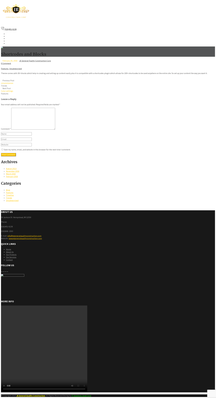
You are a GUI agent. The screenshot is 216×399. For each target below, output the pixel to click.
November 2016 (12, 171)
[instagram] (7, 271)
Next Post (7, 89)
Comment (6, 129)
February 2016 (12, 176)
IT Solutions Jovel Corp (81, 395)
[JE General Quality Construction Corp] (16, 22)
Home (9, 33)
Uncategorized (15, 68)
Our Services (12, 38)
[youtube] (5, 271)
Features (4, 68)
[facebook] (1, 271)
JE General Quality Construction (30, 395)
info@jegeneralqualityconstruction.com (24, 236)
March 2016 (11, 174)
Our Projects (12, 40)
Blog (8, 190)
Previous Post (7, 81)
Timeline (10, 195)
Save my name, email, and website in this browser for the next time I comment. (37, 149)
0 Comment (6, 63)
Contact (9, 260)
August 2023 (11, 168)
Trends (4, 85)
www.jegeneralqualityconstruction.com (25, 238)
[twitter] (3, 271)
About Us (10, 36)
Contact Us (11, 43)
